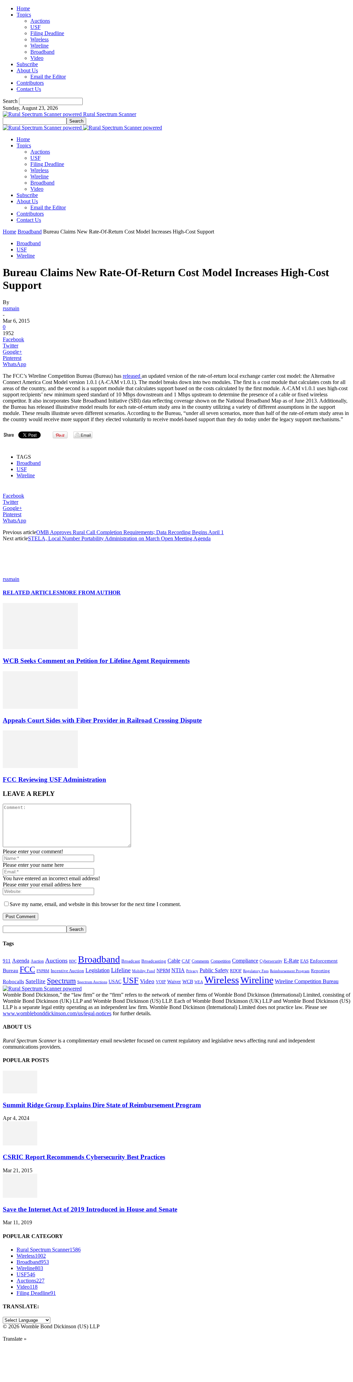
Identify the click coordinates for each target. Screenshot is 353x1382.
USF (35, 27)
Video (36, 58)
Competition (221, 961)
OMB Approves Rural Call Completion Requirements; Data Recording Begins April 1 (130, 532)
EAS (304, 961)
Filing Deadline (47, 33)
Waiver (174, 981)
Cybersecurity (271, 961)
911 (7, 961)
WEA (198, 982)
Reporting (320, 970)
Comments (200, 961)
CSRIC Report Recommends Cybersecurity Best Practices (84, 1157)
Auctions (40, 21)
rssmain (11, 308)
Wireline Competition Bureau (307, 981)
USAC (115, 981)
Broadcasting (153, 961)
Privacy (192, 971)
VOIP (161, 981)
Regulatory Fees (256, 971)
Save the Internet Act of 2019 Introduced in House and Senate (90, 1209)
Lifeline (121, 970)
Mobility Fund (143, 971)
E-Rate (291, 961)
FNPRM (43, 971)
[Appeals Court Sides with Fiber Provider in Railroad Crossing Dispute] (40, 707)
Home (23, 8)
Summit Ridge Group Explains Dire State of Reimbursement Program (102, 1105)
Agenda (20, 961)
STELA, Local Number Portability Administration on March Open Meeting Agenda (119, 538)
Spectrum (61, 981)
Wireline (39, 46)
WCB (187, 981)
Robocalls (13, 981)
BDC (73, 961)
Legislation (97, 970)
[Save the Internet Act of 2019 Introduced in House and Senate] (20, 1196)
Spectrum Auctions (92, 982)
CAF (186, 961)
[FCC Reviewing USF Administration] (40, 766)
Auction (37, 961)
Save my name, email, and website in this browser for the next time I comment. (95, 904)
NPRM (163, 970)
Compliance (245, 961)
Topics (24, 15)
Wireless (39, 39)
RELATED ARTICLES (31, 592)
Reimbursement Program (290, 971)
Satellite (36, 981)
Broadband (42, 52)
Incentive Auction (67, 970)
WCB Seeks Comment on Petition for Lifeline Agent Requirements (96, 660)
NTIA (178, 970)
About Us (27, 70)
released (132, 376)
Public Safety (214, 970)
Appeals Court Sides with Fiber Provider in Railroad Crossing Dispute (102, 720)
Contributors (30, 83)
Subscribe (27, 64)
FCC (27, 969)
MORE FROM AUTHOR (90, 592)
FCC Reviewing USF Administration (54, 779)
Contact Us (29, 89)
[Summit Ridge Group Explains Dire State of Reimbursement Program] (20, 1091)
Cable (174, 961)
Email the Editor (48, 77)
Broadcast (130, 961)
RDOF (236, 970)
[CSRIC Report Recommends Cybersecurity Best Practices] (20, 1143)
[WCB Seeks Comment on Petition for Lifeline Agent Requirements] (40, 647)
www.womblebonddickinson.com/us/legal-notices (57, 1013)
